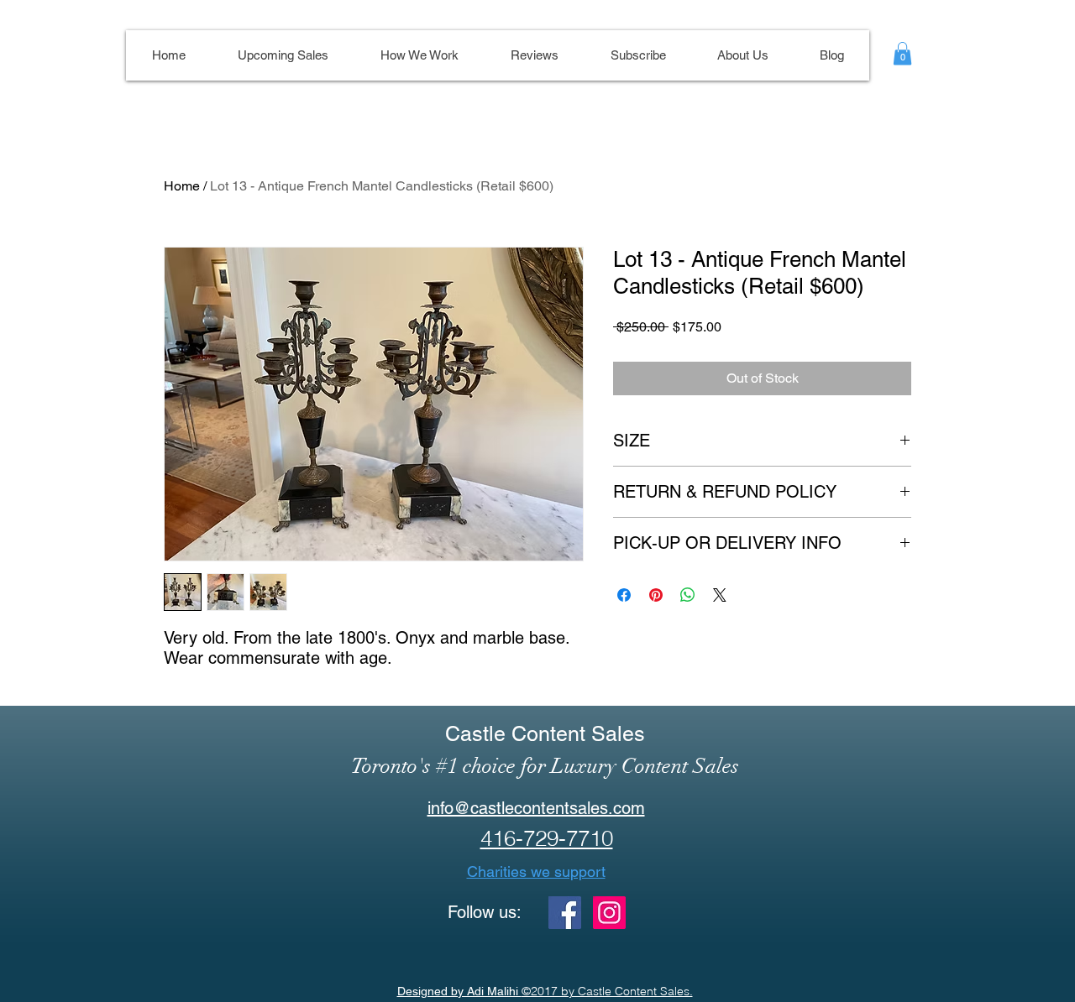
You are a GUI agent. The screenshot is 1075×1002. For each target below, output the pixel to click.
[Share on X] (720, 595)
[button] (902, 53)
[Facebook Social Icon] (564, 912)
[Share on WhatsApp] (688, 595)
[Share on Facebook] (624, 595)
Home (182, 186)
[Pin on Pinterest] (656, 595)
